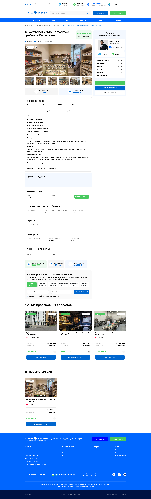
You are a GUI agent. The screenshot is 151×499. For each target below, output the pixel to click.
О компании (84, 20)
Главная (29, 25)
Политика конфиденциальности (70, 494)
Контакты (118, 20)
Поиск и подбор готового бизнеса (35, 464)
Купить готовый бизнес (43, 25)
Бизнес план (119, 452)
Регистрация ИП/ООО (31, 461)
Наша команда (67, 452)
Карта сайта (28, 494)
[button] (26, 62)
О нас (64, 455)
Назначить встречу (82, 291)
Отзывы (64, 450)
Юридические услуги (31, 452)
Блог (67, 20)
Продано (56, 25)
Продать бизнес (118, 13)
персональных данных (52, 296)
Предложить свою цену (110, 92)
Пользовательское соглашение (116, 494)
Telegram (105, 54)
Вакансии (94, 450)
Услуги (53, 20)
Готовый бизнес (35, 20)
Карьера (101, 20)
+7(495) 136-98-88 (96, 3)
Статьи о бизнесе (120, 455)
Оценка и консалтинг (31, 458)
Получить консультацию (110, 87)
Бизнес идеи (119, 450)
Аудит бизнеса (29, 450)
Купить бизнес (100, 13)
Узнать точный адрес (81, 196)
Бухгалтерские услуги (31, 455)
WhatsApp (118, 54)
